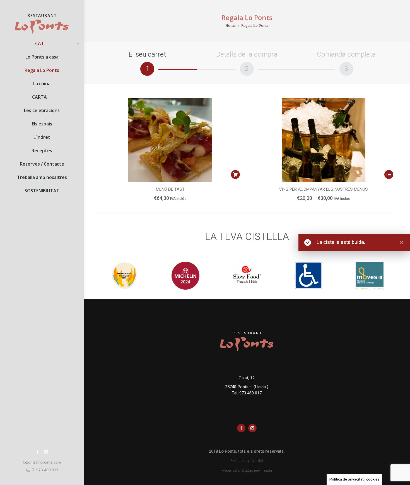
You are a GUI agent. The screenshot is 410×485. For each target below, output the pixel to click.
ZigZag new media (257, 470)
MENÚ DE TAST (170, 189)
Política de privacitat (247, 460)
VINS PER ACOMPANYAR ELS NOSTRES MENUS (323, 189)
